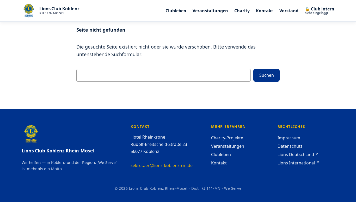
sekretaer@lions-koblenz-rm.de (162, 165)
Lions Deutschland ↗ (298, 154)
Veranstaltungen (227, 146)
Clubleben (221, 154)
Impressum (289, 138)
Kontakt (219, 163)
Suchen (266, 75)
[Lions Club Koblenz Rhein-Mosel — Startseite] (29, 11)
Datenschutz (290, 146)
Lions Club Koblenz (59, 8)
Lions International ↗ (299, 163)
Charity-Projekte (227, 138)
